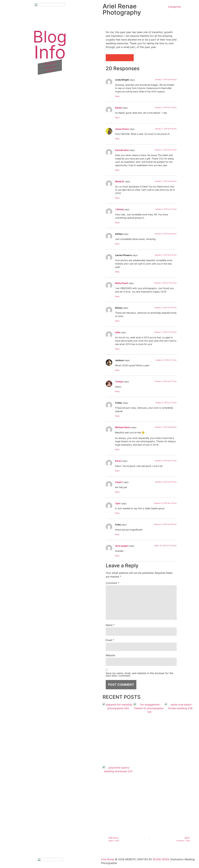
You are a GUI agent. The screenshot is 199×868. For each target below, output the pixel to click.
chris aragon (122, 545)
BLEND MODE (161, 859)
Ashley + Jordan (174, 726)
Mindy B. (119, 181)
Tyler (118, 503)
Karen (118, 461)
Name (110, 625)
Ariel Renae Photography (122, 9)
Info (50, 52)
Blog (50, 37)
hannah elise (122, 150)
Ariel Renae (107, 859)
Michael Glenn (123, 427)
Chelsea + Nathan (113, 789)
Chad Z (119, 482)
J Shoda (119, 209)
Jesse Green (122, 129)
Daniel (118, 107)
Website (110, 655)
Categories (174, 6)
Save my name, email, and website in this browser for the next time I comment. (139, 674)
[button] (109, 57)
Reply (117, 96)
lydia (117, 332)
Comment (112, 583)
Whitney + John (144, 726)
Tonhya (119, 381)
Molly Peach (121, 283)
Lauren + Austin (112, 726)
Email (110, 640)
